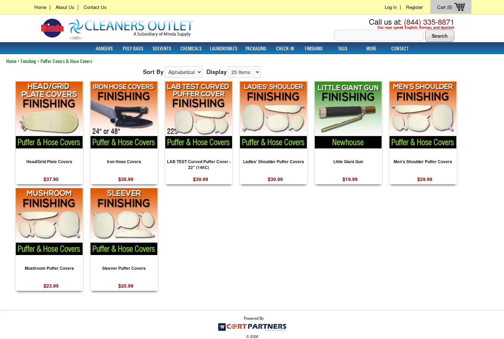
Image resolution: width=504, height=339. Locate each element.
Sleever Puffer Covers (124, 268)
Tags (342, 48)
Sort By (153, 72)
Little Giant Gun (348, 162)
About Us (65, 7)
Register (414, 7)
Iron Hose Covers (124, 162)
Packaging (255, 48)
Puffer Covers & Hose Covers (66, 60)
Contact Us (95, 7)
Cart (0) (445, 7)
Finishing (314, 48)
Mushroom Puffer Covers (49, 268)
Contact (400, 48)
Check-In (285, 48)
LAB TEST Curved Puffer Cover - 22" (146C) (199, 164)
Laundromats (223, 48)
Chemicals (191, 48)
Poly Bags (133, 48)
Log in (391, 7)
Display (216, 72)
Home (40, 7)
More (371, 48)
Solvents (162, 48)
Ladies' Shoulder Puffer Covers (273, 162)
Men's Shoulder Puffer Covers (423, 162)
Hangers (104, 48)
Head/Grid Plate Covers (49, 162)
